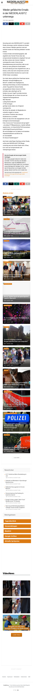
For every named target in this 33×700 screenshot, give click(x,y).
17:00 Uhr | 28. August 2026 (13, 496)
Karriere (4, 676)
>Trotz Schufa (12, 685)
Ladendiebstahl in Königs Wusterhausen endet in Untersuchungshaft (12, 425)
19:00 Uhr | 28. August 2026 (13, 490)
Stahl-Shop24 (26, 685)
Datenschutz (24, 676)
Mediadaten (16, 676)
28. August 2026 (9, 214)
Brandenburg (7, 197)
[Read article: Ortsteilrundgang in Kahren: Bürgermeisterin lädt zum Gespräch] (16, 335)
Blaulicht (7, 434)
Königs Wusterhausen (10, 413)
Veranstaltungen (11, 526)
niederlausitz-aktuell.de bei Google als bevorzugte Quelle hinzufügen (16, 174)
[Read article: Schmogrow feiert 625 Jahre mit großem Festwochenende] (16, 357)
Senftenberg (7, 262)
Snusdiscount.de (12, 686)
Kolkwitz (6, 219)
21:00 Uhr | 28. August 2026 (13, 477)
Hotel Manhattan (20, 686)
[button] (16, 588)
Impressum (9, 676)
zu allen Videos (16, 634)
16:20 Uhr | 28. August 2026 (13, 509)
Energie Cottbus (11, 536)
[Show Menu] (2, 2)
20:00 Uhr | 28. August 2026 (13, 484)
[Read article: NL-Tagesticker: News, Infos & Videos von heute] (16, 206)
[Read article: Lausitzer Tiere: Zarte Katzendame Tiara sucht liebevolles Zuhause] (16, 379)
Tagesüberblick (10, 521)
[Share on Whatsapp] (16, 23)
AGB (29, 676)
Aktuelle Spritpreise (12, 541)
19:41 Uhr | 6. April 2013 (8, 20)
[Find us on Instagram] (15, 690)
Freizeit (6, 348)
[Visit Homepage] (17, 2)
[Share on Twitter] (11, 23)
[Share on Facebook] (5, 23)
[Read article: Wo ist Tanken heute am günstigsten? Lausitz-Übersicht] (16, 292)
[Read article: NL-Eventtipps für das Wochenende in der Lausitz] (16, 314)
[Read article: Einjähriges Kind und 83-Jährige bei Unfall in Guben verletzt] (16, 443)
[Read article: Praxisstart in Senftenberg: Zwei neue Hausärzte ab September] (16, 271)
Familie (6, 370)
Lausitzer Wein (19, 685)
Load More (16, 457)
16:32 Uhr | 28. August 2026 (13, 503)
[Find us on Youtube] (18, 690)
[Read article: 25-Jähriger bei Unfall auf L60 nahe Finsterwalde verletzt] (16, 400)
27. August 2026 (9, 322)
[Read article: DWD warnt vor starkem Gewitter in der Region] (16, 249)
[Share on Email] (22, 23)
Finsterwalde (8, 391)
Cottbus (6, 240)
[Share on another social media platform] (27, 23)
